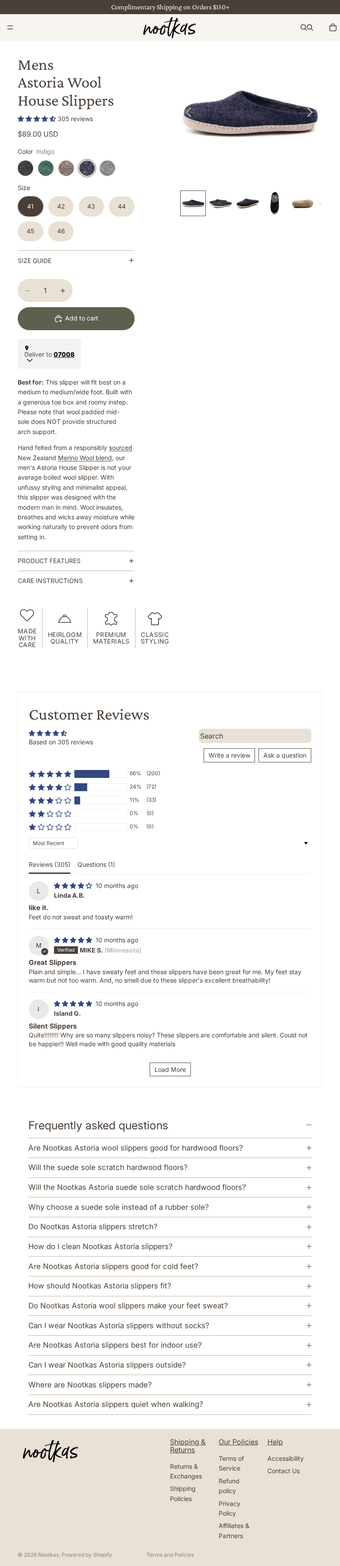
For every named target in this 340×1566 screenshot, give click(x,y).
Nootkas (48, 1554)
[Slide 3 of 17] (248, 203)
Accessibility (285, 1458)
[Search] (303, 27)
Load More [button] (170, 1069)
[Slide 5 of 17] (302, 203)
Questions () (96, 864)
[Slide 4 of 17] (275, 203)
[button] (38, 118)
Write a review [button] (229, 755)
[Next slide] (312, 113)
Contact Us (283, 1471)
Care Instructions (50, 580)
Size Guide (34, 260)
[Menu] (10, 27)
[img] (74, 885)
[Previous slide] (186, 113)
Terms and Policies (170, 1554)
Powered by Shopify (87, 1554)
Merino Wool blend (85, 457)
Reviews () (49, 864)
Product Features (49, 560)
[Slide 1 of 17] (193, 203)
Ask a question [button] (284, 755)
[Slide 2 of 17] (220, 203)
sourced (120, 447)
